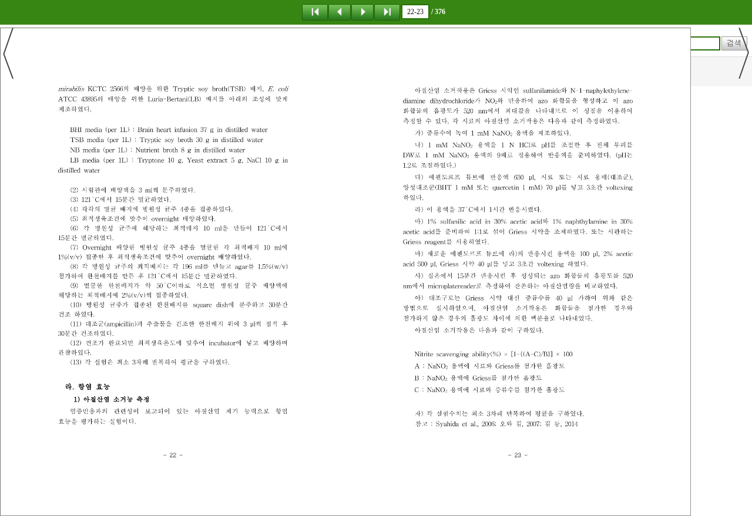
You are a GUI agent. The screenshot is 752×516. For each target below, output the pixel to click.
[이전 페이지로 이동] (339, 12)
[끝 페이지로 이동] (387, 12)
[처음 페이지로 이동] (315, 12)
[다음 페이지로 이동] (362, 12)
